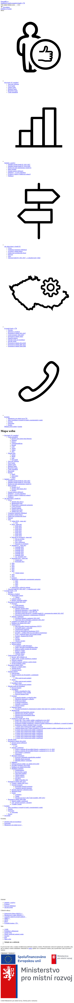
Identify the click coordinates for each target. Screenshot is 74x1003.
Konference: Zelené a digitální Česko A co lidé (28, 725)
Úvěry (13, 676)
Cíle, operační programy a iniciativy (22, 802)
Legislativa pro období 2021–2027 (21, 621)
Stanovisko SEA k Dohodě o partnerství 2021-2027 (30, 620)
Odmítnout (4, 953)
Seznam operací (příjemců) (15, 171)
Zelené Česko (12, 87)
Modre (13, 456)
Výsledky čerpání (17, 804)
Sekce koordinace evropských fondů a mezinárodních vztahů (25, 420)
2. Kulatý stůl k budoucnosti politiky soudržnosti (29, 736)
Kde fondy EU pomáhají (11, 435)
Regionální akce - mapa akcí (20, 558)
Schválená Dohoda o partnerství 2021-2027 (27, 618)
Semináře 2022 (19, 552)
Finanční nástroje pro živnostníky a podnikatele (25, 675)
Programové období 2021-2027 (17, 333)
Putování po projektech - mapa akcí (22, 537)
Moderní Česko (12, 89)
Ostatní (14, 793)
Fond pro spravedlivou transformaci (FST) (27, 631)
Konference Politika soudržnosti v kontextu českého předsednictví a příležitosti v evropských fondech (44, 723)
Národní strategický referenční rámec (22, 789)
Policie (13, 477)
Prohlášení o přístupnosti (11, 931)
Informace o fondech (14, 331)
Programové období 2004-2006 (17, 346)
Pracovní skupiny (16, 642)
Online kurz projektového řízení (17, 253)
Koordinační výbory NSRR (23, 692)
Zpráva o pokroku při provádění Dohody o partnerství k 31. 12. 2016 (35, 751)
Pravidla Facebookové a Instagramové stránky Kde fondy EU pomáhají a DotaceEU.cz (40, 709)
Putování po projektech (21, 544)
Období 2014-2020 (17, 510)
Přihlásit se (4, 9)
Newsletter (7, 815)
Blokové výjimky (20, 650)
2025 (13, 565)
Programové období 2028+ (15, 336)
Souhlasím (11, 953)
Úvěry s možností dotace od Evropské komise (28, 634)
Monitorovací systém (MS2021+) (14, 915)
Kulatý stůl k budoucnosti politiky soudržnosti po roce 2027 (32, 722)
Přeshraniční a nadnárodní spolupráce (22, 505)
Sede (13, 458)
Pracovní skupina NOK (22, 694)
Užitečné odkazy (16, 599)
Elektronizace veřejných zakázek (21, 587)
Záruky (14, 679)
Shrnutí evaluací (19, 705)
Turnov (14, 448)
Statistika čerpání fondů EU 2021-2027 (19, 164)
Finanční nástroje (13, 338)
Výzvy (10, 248)
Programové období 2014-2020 (17, 343)
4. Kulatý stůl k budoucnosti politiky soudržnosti (29, 733)
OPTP (6, 920)
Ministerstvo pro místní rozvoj (13, 825)
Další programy (19, 605)
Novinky (10, 330)
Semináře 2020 (19, 555)
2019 (13, 576)
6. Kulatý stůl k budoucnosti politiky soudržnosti (29, 730)
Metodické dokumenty (18, 607)
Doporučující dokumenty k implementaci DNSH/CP (30, 615)
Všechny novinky (20, 641)
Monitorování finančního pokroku (24, 712)
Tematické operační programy (23, 788)
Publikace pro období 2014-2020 (21, 767)
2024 (13, 566)
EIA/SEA (18, 778)
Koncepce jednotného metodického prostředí (28, 757)
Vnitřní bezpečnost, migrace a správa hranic (24, 662)
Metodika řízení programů (22, 759)
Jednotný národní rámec (22, 608)
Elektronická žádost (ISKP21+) (13, 913)
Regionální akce (19, 561)
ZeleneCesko (11, 453)
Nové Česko (11, 86)
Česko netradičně (13, 92)
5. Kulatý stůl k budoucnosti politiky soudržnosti (29, 731)
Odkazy (17, 597)
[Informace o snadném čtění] (37, 898)
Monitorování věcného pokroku (24, 713)
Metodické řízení (16, 791)
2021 (13, 451)
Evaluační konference (21, 702)
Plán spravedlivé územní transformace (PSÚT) (28, 626)
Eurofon (10, 422)
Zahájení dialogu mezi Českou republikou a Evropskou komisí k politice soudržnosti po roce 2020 (43, 728)
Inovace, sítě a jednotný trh (19, 657)
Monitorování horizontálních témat (25, 715)
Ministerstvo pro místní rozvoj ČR (17, 418)
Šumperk (14, 440)
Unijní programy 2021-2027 (16, 335)
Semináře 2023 (19, 550)
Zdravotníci (15, 476)
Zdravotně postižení (20, 773)
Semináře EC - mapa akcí (19, 545)
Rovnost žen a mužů (21, 772)
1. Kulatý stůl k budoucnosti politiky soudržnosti (29, 738)
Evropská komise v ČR (11, 923)
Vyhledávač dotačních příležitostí (17, 249)
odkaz (30, 948)
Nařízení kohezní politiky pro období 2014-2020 (25, 764)
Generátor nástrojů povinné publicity (15, 917)
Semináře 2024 (19, 548)
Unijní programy (16, 506)
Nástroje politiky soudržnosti (20, 801)
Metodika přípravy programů (23, 760)
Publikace (11, 176)
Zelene (13, 455)
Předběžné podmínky (18, 768)
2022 (13, 569)
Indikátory (14, 762)
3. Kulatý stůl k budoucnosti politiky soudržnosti (29, 734)
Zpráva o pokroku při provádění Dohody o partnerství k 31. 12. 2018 (35, 749)
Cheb (13, 446)
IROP (6, 921)
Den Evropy (18, 540)
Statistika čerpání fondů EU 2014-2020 (19, 166)
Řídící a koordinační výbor (22, 691)
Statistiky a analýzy (9, 479)
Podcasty (10, 254)
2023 (13, 568)
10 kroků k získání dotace (15, 251)
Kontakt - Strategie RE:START (24, 636)
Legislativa (18, 794)
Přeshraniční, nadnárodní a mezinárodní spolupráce (26, 579)
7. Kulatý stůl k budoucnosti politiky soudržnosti (29, 726)
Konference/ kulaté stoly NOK (20, 718)
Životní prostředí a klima (19, 663)
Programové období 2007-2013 (17, 344)
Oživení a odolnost (17, 660)
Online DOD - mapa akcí (19, 521)
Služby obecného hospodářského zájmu (26, 647)
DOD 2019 (18, 535)
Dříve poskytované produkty (23, 678)
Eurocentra (11, 423)
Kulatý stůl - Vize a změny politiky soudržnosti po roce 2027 (32, 720)
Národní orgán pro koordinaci (16, 340)
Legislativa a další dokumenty (23, 645)
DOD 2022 (18, 531)
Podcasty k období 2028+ (19, 666)
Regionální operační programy (23, 786)
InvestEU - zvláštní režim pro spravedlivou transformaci (31, 633)
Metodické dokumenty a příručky (24, 699)
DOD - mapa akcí (17, 524)
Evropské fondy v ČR (10, 590)
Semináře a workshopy (21, 704)
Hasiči (13, 474)
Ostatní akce (18, 560)
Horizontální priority (17, 595)
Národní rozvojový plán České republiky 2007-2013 (30, 798)
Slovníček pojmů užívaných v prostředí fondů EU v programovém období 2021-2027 (39, 613)
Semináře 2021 (19, 553)
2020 (13, 574)
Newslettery (13, 426)
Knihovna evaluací (20, 700)
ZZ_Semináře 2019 (20, 556)
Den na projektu (19, 539)
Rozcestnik (15, 459)
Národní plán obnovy (18, 501)
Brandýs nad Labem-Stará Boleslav (22, 438)
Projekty (10, 472)
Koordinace (15, 689)
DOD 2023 (18, 529)
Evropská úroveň (16, 670)
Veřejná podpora (16, 644)
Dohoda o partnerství (18, 616)
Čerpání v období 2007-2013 (20, 783)
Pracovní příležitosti (10, 906)
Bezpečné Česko (13, 90)
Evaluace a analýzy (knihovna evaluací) (19, 174)
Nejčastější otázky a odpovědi (23, 628)
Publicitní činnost (16, 707)
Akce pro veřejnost (13, 84)
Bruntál (14, 445)
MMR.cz (7, 918)
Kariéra (10, 425)
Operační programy (17, 785)
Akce (9, 256)
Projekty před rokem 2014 (19, 489)
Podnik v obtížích (20, 652)
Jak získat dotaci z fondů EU (12, 498)
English (9, 9)
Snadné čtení (8, 932)
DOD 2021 (18, 532)
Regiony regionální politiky (19, 600)
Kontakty (7, 806)
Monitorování (15, 710)
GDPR (6, 929)
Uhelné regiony (19, 573)
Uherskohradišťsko (17, 443)
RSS (5, 937)
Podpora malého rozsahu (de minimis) (26, 649)
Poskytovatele (15, 673)
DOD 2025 (18, 526)
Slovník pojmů (12, 341)
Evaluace (14, 578)
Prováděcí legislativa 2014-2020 (21, 765)
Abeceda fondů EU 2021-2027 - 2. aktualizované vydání (24, 258)
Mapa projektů (12, 169)
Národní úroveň (16, 668)
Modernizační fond (17, 503)
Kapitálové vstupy (17, 683)
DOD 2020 (18, 534)
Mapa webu (7, 939)
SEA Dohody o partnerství (22, 752)
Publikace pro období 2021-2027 (21, 623)
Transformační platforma (22, 629)
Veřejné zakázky (20, 775)
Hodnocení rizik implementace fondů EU (19, 168)
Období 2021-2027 (17, 511)
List (16, 746)
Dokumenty (18, 754)
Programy (14, 603)
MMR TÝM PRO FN (21, 780)
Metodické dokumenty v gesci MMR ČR (27, 610)
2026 (13, 563)
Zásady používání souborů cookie (14, 934)
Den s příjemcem (20, 542)
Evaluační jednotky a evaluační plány (25, 697)
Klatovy (14, 442)
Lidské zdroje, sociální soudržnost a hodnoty (24, 658)
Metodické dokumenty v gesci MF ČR (26, 611)
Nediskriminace (19, 770)
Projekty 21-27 (16, 487)
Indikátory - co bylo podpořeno (17, 172)
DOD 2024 (18, 527)
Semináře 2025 (19, 547)
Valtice (13, 450)
